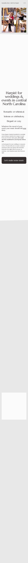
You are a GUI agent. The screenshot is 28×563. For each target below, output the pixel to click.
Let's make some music (14, 160)
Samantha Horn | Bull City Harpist (10, 3)
